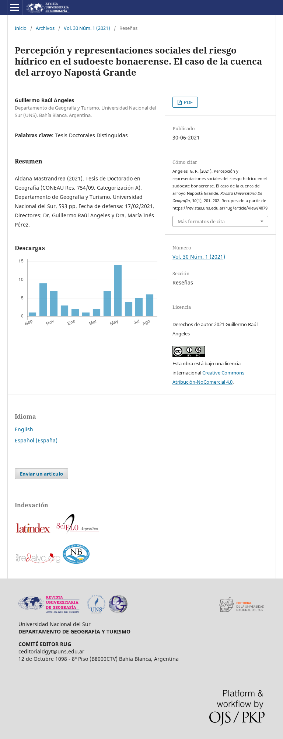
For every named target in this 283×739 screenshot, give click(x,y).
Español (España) (36, 440)
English (24, 429)
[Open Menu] (14, 7)
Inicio (21, 28)
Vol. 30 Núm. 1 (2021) (87, 28)
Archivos (45, 28)
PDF (188, 102)
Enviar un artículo (41, 473)
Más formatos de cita (201, 221)
